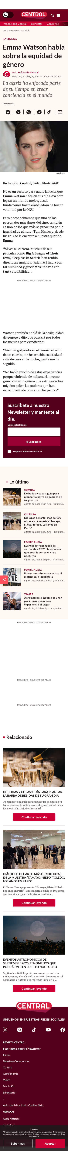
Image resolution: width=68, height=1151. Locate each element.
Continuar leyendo (34, 817)
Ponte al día (33, 542)
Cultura (30, 514)
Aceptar (50, 1143)
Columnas (53, 23)
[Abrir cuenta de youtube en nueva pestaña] (48, 1029)
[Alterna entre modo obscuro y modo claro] (8, 15)
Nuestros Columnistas (16, 1061)
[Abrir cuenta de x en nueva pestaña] (5, 1029)
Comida (29, 489)
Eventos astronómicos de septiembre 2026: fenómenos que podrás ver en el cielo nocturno (42, 550)
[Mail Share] (60, 112)
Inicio (5, 30)
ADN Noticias (11, 1118)
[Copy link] (49, 112)
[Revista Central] (34, 15)
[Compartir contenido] (4, 580)
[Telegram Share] (39, 112)
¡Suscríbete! (34, 441)
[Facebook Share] (8, 112)
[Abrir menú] (58, 15)
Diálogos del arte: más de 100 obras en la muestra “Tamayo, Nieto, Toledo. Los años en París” (42, 523)
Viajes (28, 594)
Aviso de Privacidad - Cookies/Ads (23, 1105)
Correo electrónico (17, 425)
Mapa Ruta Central (15, 23)
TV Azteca (9, 1124)
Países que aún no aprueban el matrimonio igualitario (43, 575)
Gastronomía (10, 1073)
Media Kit (9, 1086)
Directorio (9, 1092)
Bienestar (36, 23)
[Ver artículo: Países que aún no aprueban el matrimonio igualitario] (12, 577)
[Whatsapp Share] (28, 112)
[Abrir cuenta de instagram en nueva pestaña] (19, 1029)
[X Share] (18, 112)
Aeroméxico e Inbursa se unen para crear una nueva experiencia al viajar (43, 601)
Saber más (18, 1143)
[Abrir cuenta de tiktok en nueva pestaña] (34, 1029)
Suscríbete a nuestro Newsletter (22, 1048)
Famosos (15, 30)
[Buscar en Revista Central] (52, 15)
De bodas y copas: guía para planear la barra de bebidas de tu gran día (43, 497)
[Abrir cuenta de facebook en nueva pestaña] (62, 1029)
